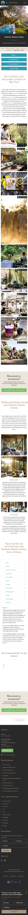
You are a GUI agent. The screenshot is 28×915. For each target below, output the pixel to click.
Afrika (17, 48)
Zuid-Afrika (22, 43)
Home (3, 48)
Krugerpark (9, 50)
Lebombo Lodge (11, 97)
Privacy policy (13, 876)
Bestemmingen (10, 48)
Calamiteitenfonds (15, 881)
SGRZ (19, 881)
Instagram (5, 860)
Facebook (1, 860)
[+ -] (14, 674)
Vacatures (5, 876)
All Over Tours (9, 3)
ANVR (8, 881)
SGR (12, 881)
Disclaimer (21, 876)
